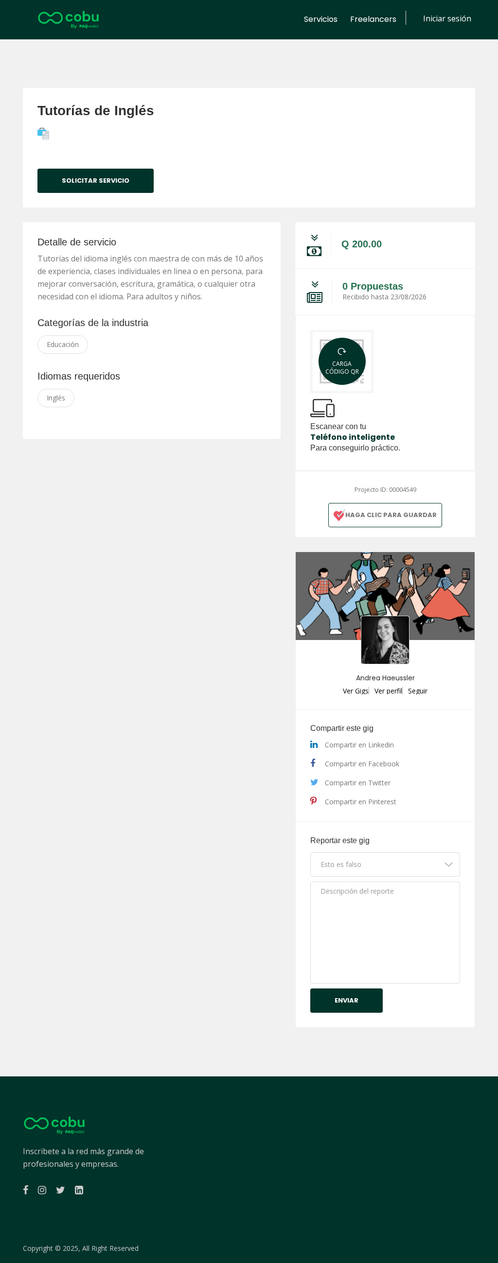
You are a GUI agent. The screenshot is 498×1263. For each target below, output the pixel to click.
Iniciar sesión (447, 18)
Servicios (321, 19)
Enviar (346, 1000)
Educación (63, 344)
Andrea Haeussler (385, 678)
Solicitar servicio (95, 180)
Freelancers (373, 19)
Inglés (56, 397)
